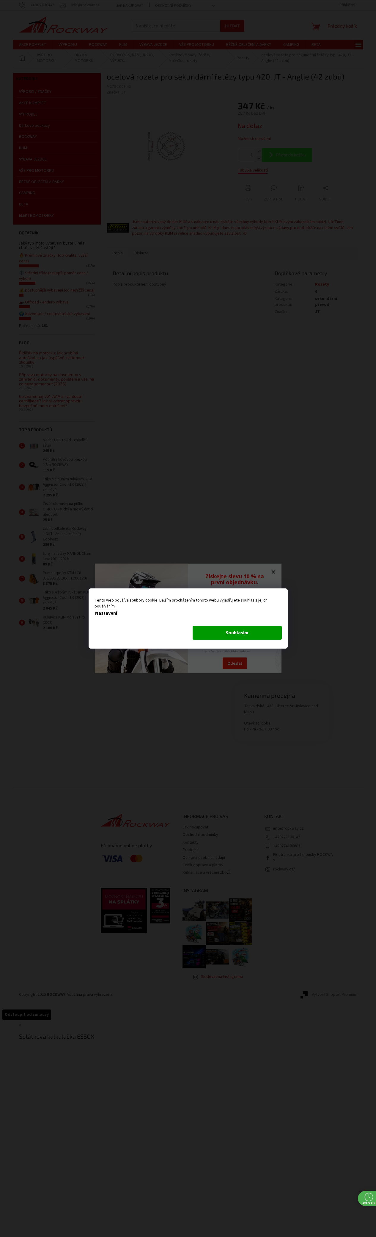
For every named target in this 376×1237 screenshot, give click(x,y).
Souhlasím (237, 633)
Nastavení (106, 613)
